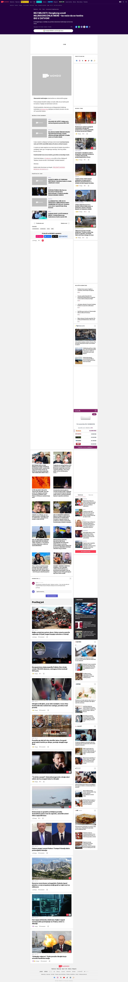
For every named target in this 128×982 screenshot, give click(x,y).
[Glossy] (58, 971)
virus (48, 228)
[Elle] (50, 971)
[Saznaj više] (95, 326)
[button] (71, 27)
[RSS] (94, 60)
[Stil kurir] (54, 971)
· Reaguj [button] (79, 133)
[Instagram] (79, 60)
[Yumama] (79, 971)
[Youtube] (85, 60)
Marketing (43, 974)
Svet (44, 9)
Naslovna (36, 9)
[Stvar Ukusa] (86, 971)
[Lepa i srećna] (63, 971)
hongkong (42, 228)
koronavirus (36, 228)
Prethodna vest (40, 223)
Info (40, 9)
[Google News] (91, 60)
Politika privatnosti (83, 974)
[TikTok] (88, 60)
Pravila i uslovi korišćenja (60, 974)
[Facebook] (76, 60)
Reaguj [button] (35, 240)
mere (52, 228)
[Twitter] (82, 60)
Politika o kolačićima (70, 974)
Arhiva (77, 974)
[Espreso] (46, 971)
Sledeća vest (64, 223)
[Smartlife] (68, 971)
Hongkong (48, 158)
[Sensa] (73, 971)
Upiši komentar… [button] (41, 591)
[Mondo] (5, 2)
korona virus (44, 109)
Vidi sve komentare (51, 595)
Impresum (48, 974)
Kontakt (52, 974)
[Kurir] (41, 971)
